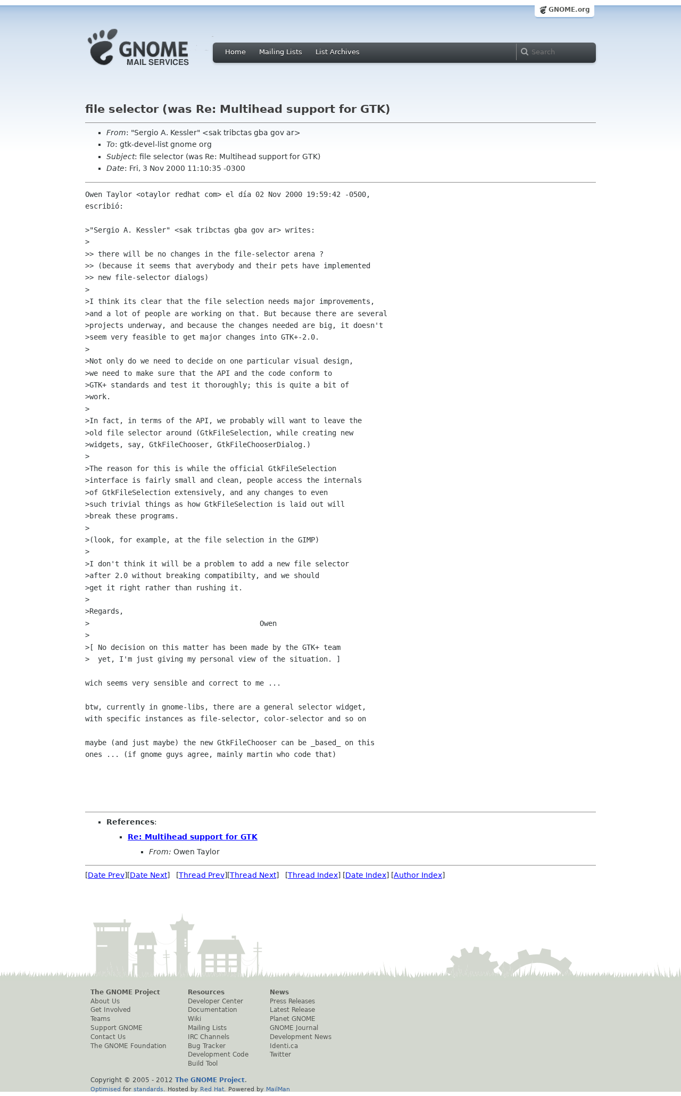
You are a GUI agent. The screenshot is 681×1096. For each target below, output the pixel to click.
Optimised (105, 1089)
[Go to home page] (154, 68)
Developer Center (215, 1001)
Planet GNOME (292, 1019)
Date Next (148, 875)
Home (235, 52)
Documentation (212, 1009)
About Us (105, 1001)
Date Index (365, 875)
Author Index (418, 875)
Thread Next (253, 875)
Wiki (194, 1019)
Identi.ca (284, 1046)
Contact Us (108, 1037)
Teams (100, 1019)
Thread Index (313, 875)
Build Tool (203, 1063)
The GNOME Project (125, 992)
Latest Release (292, 1009)
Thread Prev (202, 875)
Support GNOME (116, 1028)
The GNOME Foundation (128, 1046)
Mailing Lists (280, 52)
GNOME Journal (294, 1028)
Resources (206, 992)
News (279, 992)
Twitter (280, 1054)
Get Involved (110, 1009)
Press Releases (292, 1001)
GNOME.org (569, 9)
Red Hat (212, 1089)
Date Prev (106, 875)
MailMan (278, 1089)
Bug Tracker (207, 1046)
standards (148, 1089)
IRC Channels (208, 1037)
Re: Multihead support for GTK (193, 837)
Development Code (218, 1054)
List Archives (337, 52)
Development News (300, 1037)
